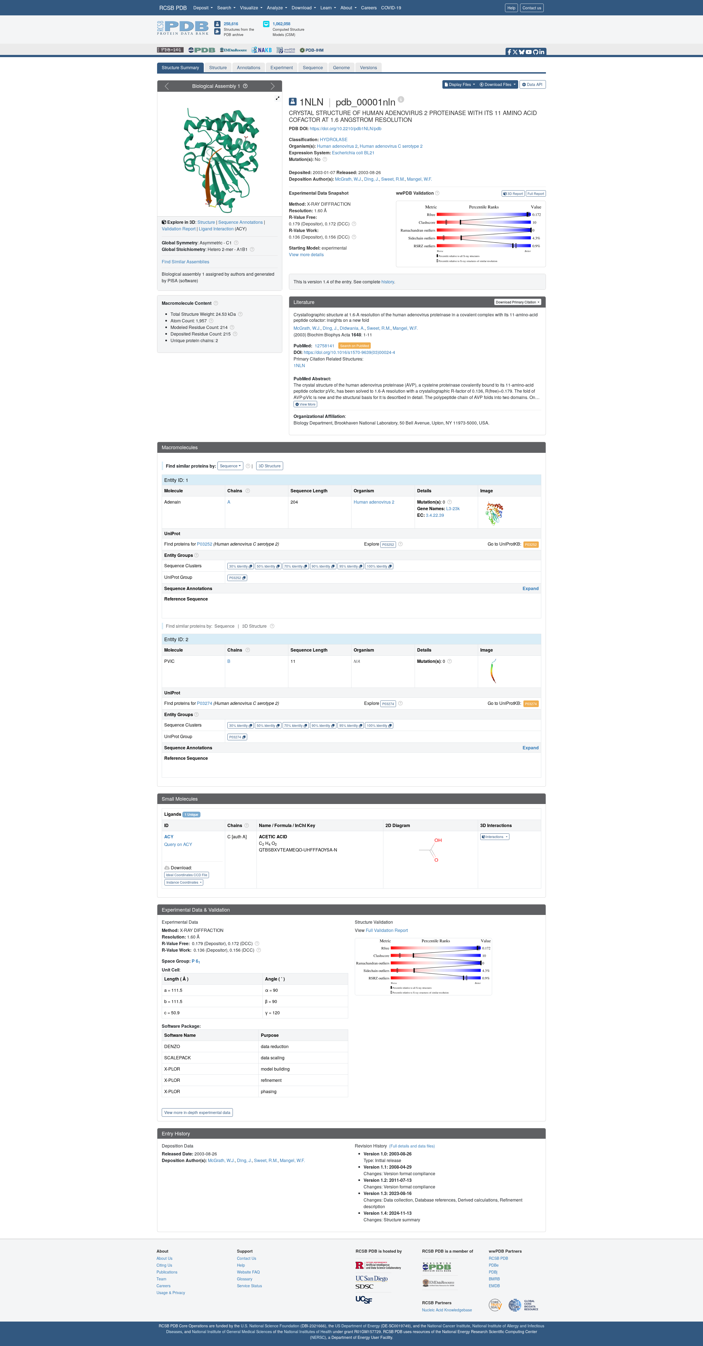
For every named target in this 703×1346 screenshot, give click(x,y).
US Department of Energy (357, 1325)
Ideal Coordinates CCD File (186, 874)
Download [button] (302, 7)
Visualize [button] (249, 7)
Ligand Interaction (216, 228)
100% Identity (377, 566)
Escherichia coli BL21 (353, 152)
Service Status (249, 1285)
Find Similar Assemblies (185, 261)
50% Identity (266, 566)
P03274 (204, 703)
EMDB (494, 1285)
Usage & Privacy (171, 1292)
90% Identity (321, 566)
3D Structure (270, 465)
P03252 (204, 544)
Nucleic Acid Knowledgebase (447, 1310)
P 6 (196, 961)
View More (307, 404)
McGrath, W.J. (348, 179)
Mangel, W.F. (419, 179)
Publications (167, 1272)
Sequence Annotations (240, 222)
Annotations (248, 67)
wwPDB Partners (505, 1251)
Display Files (460, 84)
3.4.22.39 (435, 515)
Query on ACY (178, 844)
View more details (306, 254)
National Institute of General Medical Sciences (232, 1331)
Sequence (313, 67)
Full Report (536, 193)
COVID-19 (391, 7)
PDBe (494, 1265)
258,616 (231, 24)
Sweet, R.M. (393, 179)
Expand (531, 588)
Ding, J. (371, 179)
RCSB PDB (173, 8)
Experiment (281, 67)
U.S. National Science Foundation (270, 1325)
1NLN (299, 365)
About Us (164, 1258)
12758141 (324, 345)
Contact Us (246, 1258)
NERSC (318, 1337)
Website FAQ (248, 1272)
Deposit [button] (201, 7)
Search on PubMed (354, 345)
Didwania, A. (352, 328)
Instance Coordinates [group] (182, 882)
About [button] (347, 7)
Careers (369, 7)
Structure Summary (180, 67)
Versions (368, 67)
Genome (341, 67)
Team (161, 1278)
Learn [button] (326, 7)
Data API (534, 84)
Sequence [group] (229, 465)
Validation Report (179, 228)
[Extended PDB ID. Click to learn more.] (401, 99)
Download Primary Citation (516, 302)
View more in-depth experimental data (197, 1112)
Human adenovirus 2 (337, 146)
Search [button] (224, 7)
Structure (218, 67)
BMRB (494, 1278)
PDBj (493, 1272)
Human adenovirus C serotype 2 (391, 146)
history (387, 281)
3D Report (515, 193)
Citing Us (164, 1265)
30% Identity (238, 566)
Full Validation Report (387, 930)
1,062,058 (281, 24)
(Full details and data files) (412, 1146)
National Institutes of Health (308, 1331)
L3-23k (453, 508)
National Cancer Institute (448, 1325)
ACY (169, 836)
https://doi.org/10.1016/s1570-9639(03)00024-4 (349, 352)
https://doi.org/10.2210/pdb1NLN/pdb (345, 128)
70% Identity (293, 566)
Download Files (498, 84)
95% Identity (348, 566)
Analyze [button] (275, 7)
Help (511, 7)
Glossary (244, 1278)
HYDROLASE (334, 139)
